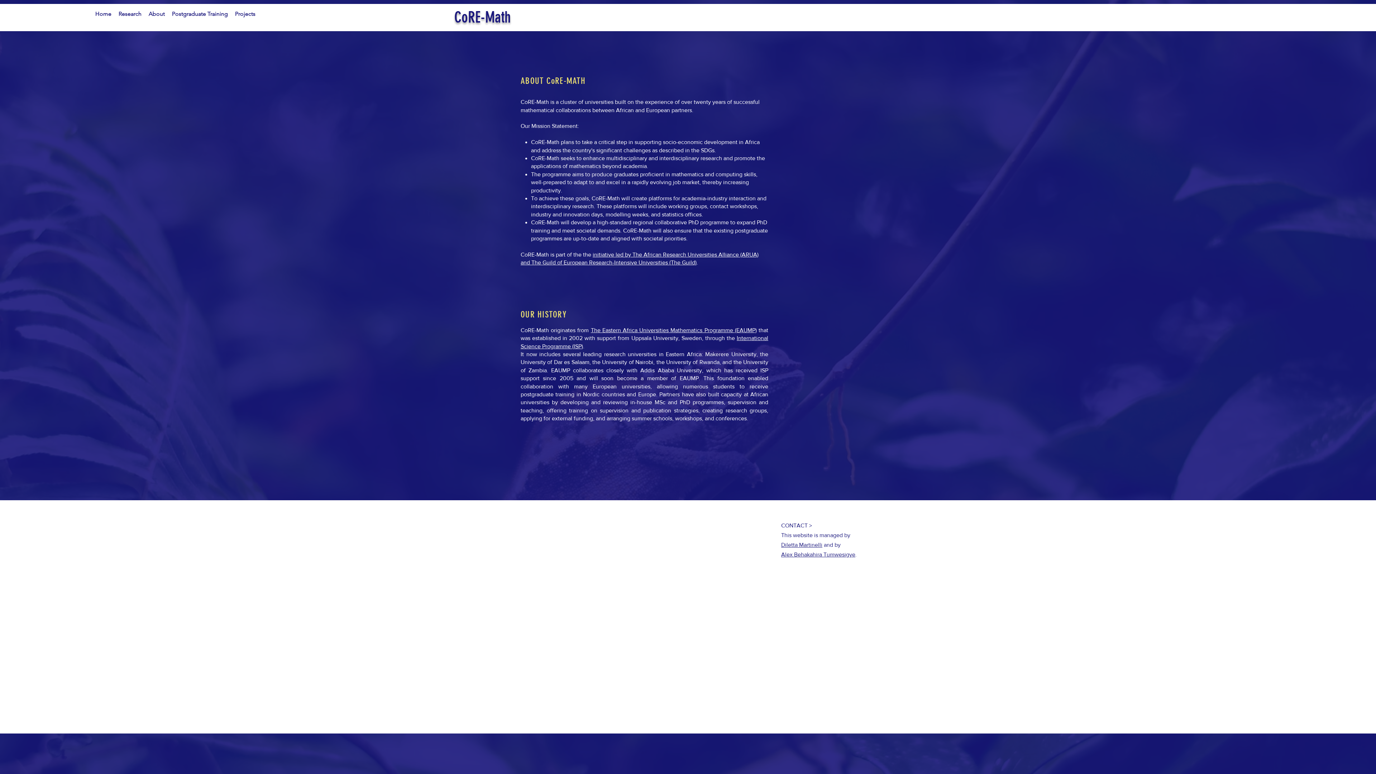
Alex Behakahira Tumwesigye (818, 554)
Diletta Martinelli (801, 545)
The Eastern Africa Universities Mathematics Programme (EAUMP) (674, 330)
